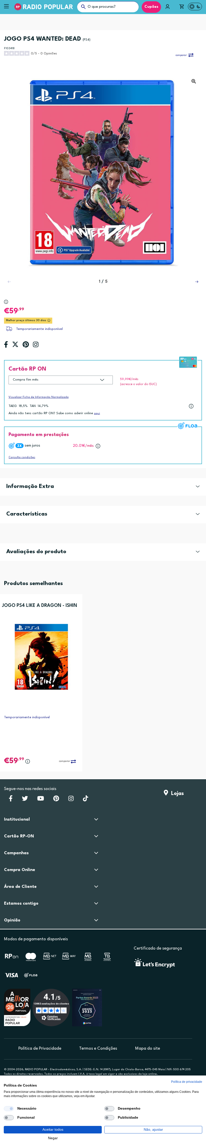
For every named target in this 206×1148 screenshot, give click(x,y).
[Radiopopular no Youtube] (40, 800)
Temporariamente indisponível (39, 329)
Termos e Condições (98, 1048)
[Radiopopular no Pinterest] (56, 800)
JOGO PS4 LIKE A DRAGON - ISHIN (39, 605)
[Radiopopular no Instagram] (71, 800)
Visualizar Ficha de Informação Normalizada (39, 397)
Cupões (151, 7)
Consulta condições (22, 457)
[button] (196, 281)
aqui (97, 413)
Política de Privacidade (39, 1048)
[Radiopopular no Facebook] (11, 800)
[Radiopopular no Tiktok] (85, 800)
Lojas (176, 793)
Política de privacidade (186, 1082)
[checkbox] (9, 1108)
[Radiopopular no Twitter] (25, 800)
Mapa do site (147, 1048)
